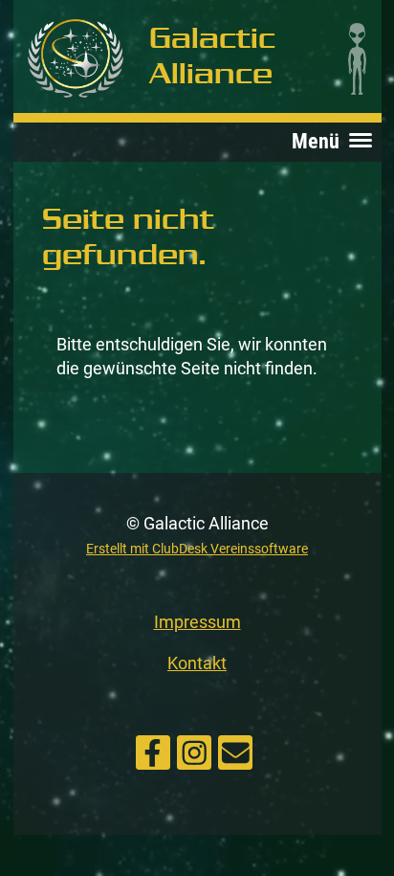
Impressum (197, 622)
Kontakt (197, 663)
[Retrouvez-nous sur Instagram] (194, 750)
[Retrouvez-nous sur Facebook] (153, 750)
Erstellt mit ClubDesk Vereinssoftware (197, 549)
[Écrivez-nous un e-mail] (235, 750)
